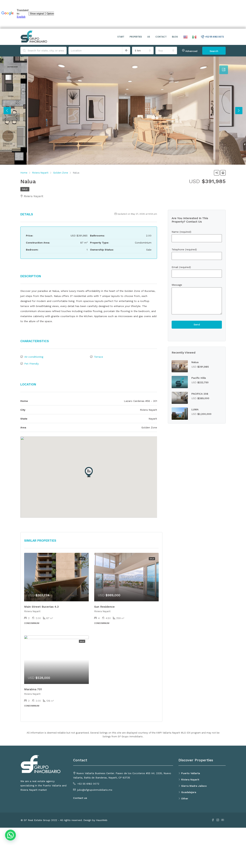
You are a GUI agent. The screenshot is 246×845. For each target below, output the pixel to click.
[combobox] (143, 50)
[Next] (238, 110)
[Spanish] (193, 36)
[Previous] (7, 110)
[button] (89, 472)
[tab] (223, 69)
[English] (185, 36)
